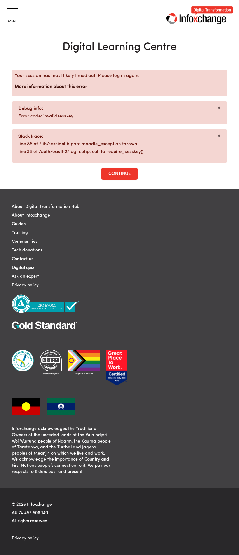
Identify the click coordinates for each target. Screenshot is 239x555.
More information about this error (51, 86)
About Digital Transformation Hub (46, 206)
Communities (24, 241)
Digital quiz (23, 268)
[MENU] (11, 11)
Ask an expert (25, 276)
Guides (19, 224)
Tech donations (27, 250)
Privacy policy (25, 285)
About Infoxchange (31, 215)
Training (20, 233)
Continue (119, 173)
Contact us (22, 259)
